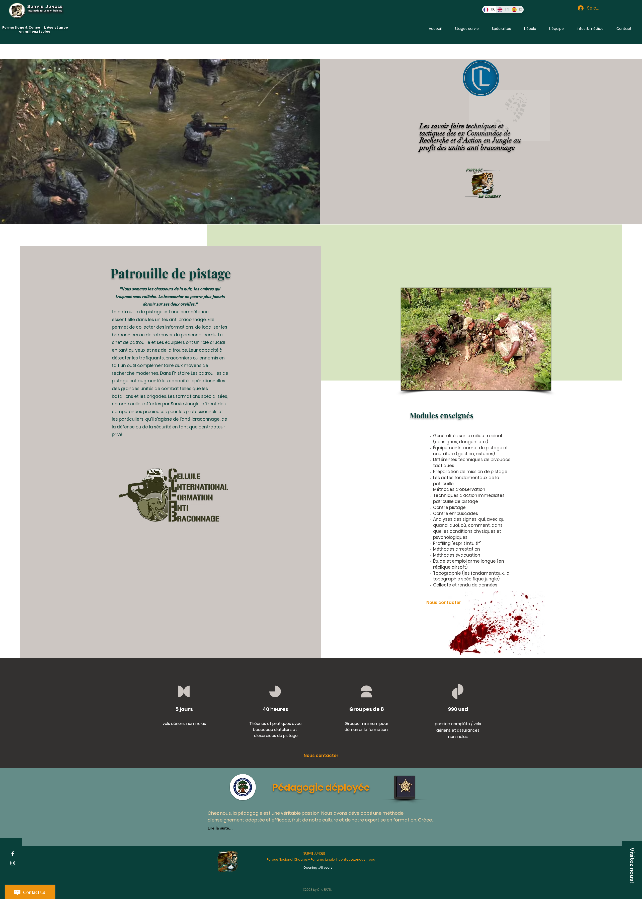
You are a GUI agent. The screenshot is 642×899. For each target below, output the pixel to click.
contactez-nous (352, 859)
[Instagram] (13, 863)
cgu (372, 859)
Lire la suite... (220, 828)
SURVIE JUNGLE (314, 853)
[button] (590, 29)
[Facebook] (13, 854)
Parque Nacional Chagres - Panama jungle (301, 859)
